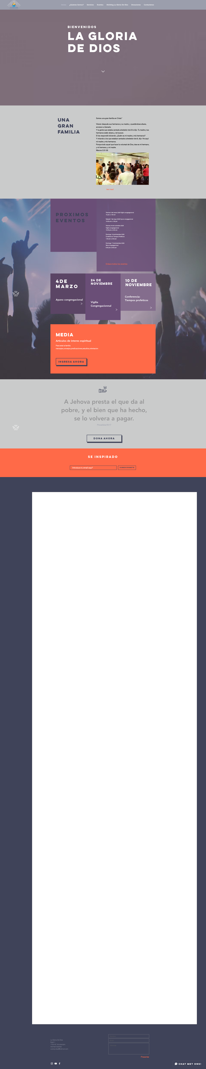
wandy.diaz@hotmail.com (59, 1049)
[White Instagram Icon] (51, 1063)
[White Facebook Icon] (59, 1063)
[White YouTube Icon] (55, 1063)
